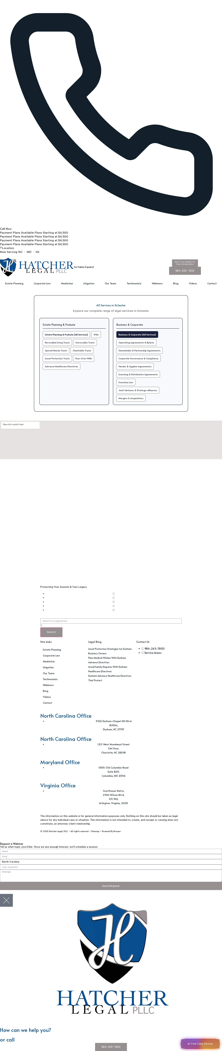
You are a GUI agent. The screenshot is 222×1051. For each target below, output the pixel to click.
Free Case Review (202, 1043)
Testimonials (134, 283)
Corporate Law (42, 283)
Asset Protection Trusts (57, 358)
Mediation (67, 283)
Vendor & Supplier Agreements (135, 366)
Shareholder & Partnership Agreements (139, 350)
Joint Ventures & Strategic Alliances (138, 390)
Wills (96, 334)
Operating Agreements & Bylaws (136, 342)
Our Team (110, 283)
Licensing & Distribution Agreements (138, 374)
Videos (193, 283)
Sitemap (95, 831)
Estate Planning (14, 283)
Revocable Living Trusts (57, 342)
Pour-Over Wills (83, 358)
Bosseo (117, 831)
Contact (212, 283)
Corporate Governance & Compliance (139, 358)
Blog (175, 283)
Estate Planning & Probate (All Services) (66, 334)
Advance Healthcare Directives (61, 366)
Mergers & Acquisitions (131, 398)
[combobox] (111, 621)
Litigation (89, 283)
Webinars (157, 283)
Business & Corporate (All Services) (137, 334)
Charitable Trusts (82, 350)
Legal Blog (94, 642)
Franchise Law (126, 382)
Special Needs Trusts (56, 350)
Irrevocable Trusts (85, 342)
